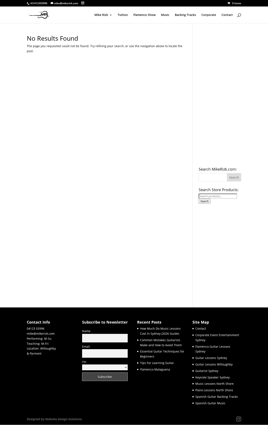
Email (86, 347)
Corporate (208, 15)
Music (165, 15)
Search (204, 201)
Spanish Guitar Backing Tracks (216, 397)
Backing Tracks (185, 15)
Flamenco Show (144, 15)
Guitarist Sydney (206, 371)
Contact (227, 15)
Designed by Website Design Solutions (54, 419)
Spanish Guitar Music (210, 403)
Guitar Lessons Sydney (211, 358)
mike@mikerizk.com (41, 334)
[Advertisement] (220, 98)
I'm (84, 362)
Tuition (123, 15)
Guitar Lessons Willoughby (214, 364)
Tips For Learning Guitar (157, 363)
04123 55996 (35, 328)
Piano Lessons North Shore (214, 390)
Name (86, 331)
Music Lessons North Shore (214, 384)
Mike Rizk (101, 15)
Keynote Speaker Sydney (212, 377)
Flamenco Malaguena (155, 369)
